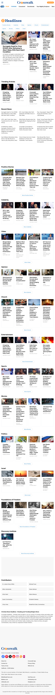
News (53, 6)
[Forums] (20, 656)
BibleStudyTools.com (6, 677)
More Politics (27, 463)
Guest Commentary (7, 599)
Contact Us (4, 663)
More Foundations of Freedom (27, 526)
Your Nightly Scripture (43, 6)
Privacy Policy (31, 663)
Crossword (22, 6)
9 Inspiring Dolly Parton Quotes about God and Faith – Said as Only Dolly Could (45, 128)
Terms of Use (4, 665)
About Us (3, 661)
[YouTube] (13, 656)
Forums (13, 6)
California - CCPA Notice (7, 668)
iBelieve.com (4, 679)
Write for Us (31, 665)
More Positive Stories (27, 195)
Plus (7, 6)
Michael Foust (32, 584)
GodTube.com (31, 677)
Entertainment (45, 25)
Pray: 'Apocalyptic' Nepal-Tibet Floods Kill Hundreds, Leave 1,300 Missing (45, 113)
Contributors (6, 580)
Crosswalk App (32, 661)
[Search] (2, 6)
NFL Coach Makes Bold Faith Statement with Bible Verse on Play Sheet (27, 113)
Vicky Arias (5, 604)
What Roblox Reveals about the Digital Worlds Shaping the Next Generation (27, 121)
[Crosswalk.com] (25, 2)
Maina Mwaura (33, 594)
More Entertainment (27, 361)
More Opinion (27, 292)
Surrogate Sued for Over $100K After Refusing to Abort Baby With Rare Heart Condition (9, 113)
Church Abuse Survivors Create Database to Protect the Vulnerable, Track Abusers (27, 138)
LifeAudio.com (5, 682)
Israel (24, 28)
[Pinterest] (6, 656)
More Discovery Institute (27, 553)
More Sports (27, 391)
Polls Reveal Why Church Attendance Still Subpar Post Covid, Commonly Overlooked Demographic (44, 139)
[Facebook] (3, 656)
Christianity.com (32, 679)
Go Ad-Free (50, 2)
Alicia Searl (5, 594)
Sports (4, 28)
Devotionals (30, 6)
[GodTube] (24, 656)
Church (36, 25)
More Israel (27, 495)
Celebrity (16, 25)
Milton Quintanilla (6, 589)
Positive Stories (6, 25)
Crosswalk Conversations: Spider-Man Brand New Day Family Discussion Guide (26, 128)
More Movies (27, 429)
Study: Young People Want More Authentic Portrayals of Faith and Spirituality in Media (45, 121)
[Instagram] (17, 656)
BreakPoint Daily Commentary (37, 604)
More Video (28, 262)
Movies (11, 28)
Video (22, 25)
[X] (10, 656)
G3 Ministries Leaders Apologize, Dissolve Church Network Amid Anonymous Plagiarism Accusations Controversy (8, 130)
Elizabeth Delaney (33, 599)
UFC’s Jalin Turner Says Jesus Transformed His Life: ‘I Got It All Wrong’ (9, 121)
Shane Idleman (33, 589)
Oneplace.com (31, 682)
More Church (27, 330)
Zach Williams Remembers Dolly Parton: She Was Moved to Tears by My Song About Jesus (9, 138)
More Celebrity (27, 227)
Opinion (29, 25)
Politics (18, 28)
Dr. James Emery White (8, 584)
